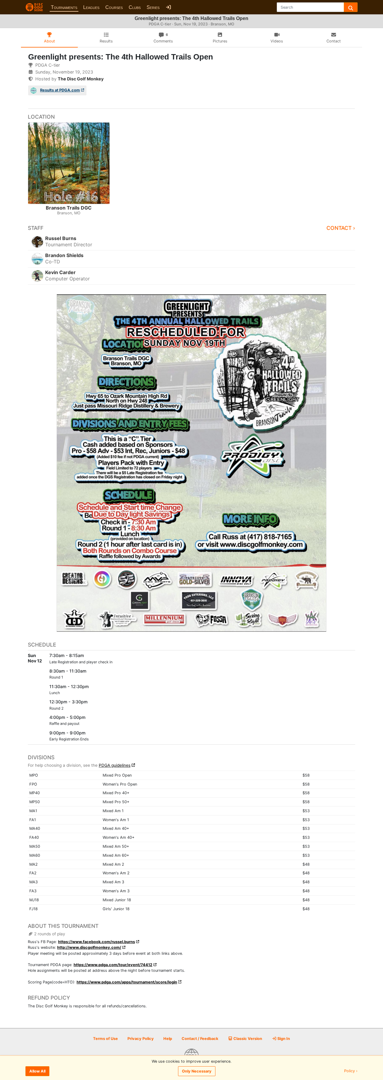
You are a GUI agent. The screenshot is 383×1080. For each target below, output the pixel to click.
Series (153, 7)
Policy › (351, 1071)
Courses (114, 7)
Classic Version (247, 1038)
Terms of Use (105, 1038)
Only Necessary (197, 1071)
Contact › (340, 228)
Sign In (283, 1038)
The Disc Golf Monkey (81, 78)
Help (167, 1038)
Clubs (135, 7)
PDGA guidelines (114, 765)
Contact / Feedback (200, 1038)
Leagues (91, 7)
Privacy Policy (140, 1038)
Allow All (37, 1071)
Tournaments (64, 7)
